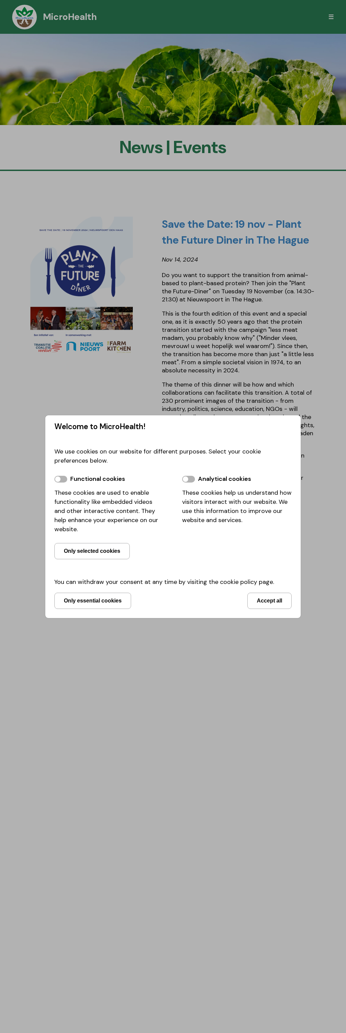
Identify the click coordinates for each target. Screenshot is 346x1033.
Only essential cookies (93, 600)
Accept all (269, 600)
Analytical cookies (224, 479)
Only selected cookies (92, 551)
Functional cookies (97, 479)
